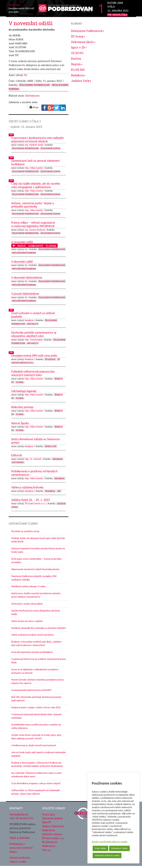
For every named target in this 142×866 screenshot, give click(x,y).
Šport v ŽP (78, 47)
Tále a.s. (46, 850)
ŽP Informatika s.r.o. (53, 838)
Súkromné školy (82, 42)
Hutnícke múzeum (52, 834)
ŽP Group (77, 36)
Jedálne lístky (81, 81)
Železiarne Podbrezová (86, 31)
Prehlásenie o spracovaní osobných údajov (21, 848)
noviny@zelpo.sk (19, 814)
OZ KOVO (77, 53)
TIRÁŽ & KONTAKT (20, 838)
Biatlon (76, 58)
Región (76, 64)
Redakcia (77, 75)
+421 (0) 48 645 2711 (21, 818)
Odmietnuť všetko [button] (119, 848)
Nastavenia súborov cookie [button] (107, 855)
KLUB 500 (78, 69)
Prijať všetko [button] (100, 848)
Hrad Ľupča (48, 814)
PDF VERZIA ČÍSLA (117, 15)
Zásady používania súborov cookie (109, 842)
